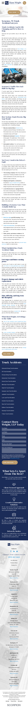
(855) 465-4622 (14, 557)
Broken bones (19, 128)
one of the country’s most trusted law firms (15, 321)
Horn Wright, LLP (22, 49)
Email (3, 439)
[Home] (13, 3)
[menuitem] (14, 368)
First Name (4, 428)
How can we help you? (7, 447)
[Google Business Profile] (17, 551)
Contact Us (14, 565)
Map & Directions (14, 578)
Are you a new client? (7, 443)
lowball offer (17, 311)
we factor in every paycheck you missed (14, 266)
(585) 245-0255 (8, 64)
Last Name (4, 432)
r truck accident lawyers (9, 332)
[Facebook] (11, 551)
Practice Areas (14, 562)
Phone (3, 436)
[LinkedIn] (14, 551)
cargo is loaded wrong (14, 182)
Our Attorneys (14, 560)
